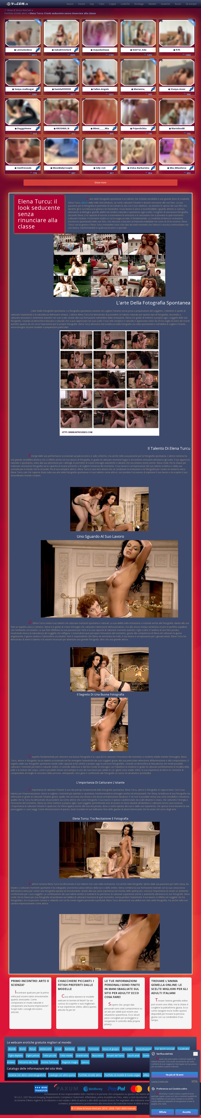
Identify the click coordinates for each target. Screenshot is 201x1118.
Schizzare (127, 1048)
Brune (22, 1048)
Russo (178, 3)
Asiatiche (165, 3)
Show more (100, 182)
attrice (84, 202)
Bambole (69, 1048)
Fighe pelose (32, 1055)
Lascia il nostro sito (159, 1081)
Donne (81, 3)
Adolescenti (45, 1048)
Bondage (139, 3)
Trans (101, 3)
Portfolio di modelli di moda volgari (122, 1075)
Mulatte (152, 3)
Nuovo (70, 3)
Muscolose (97, 1055)
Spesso (85, 1062)
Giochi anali (133, 1055)
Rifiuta (162, 1112)
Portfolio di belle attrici (15, 13)
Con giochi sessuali (164, 1048)
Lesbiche (125, 3)
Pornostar (94, 1048)
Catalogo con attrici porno (62, 1075)
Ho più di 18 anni (174, 1074)
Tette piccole (49, 1055)
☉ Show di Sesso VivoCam (17, 10)
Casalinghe (183, 1048)
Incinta (81, 1048)
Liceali (58, 1048)
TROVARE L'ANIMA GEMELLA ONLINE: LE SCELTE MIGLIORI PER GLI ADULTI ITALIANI (169, 987)
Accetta (186, 1112)
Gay (92, 3)
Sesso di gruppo (111, 1048)
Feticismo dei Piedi (28, 1062)
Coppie (112, 3)
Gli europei (191, 3)
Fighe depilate (15, 1055)
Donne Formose (49, 1062)
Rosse (32, 1048)
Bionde (12, 1048)
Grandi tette (82, 1055)
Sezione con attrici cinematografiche (27, 1075)
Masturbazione (143, 1048)
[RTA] (194, 1081)
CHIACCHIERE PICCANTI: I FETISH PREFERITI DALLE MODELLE (76, 985)
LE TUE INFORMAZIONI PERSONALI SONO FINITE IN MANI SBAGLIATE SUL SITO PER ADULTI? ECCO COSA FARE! (122, 989)
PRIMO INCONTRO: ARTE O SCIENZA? (30, 983)
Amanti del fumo (115, 1055)
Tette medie (66, 1055)
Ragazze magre (70, 1062)
